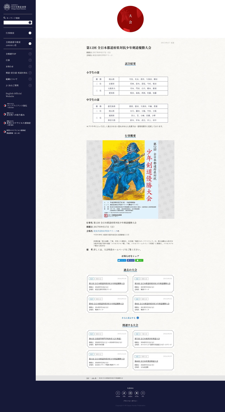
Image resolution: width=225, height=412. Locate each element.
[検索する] (30, 22)
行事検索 (10, 32)
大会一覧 (94, 378)
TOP (87, 378)
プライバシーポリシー (130, 401)
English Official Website (14, 95)
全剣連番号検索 (13, 43)
